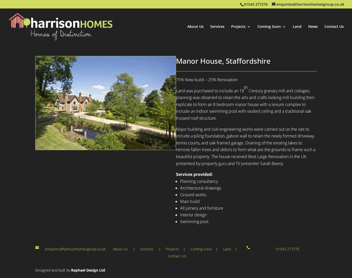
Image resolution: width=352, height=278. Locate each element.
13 (132, 139)
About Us (195, 27)
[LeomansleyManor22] (106, 148)
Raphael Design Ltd (88, 270)
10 (119, 139)
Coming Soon (269, 27)
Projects (238, 27)
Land (297, 27)
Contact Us (334, 27)
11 (123, 139)
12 (127, 139)
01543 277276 (287, 249)
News (313, 27)
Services (217, 27)
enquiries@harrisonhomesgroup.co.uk (75, 249)
